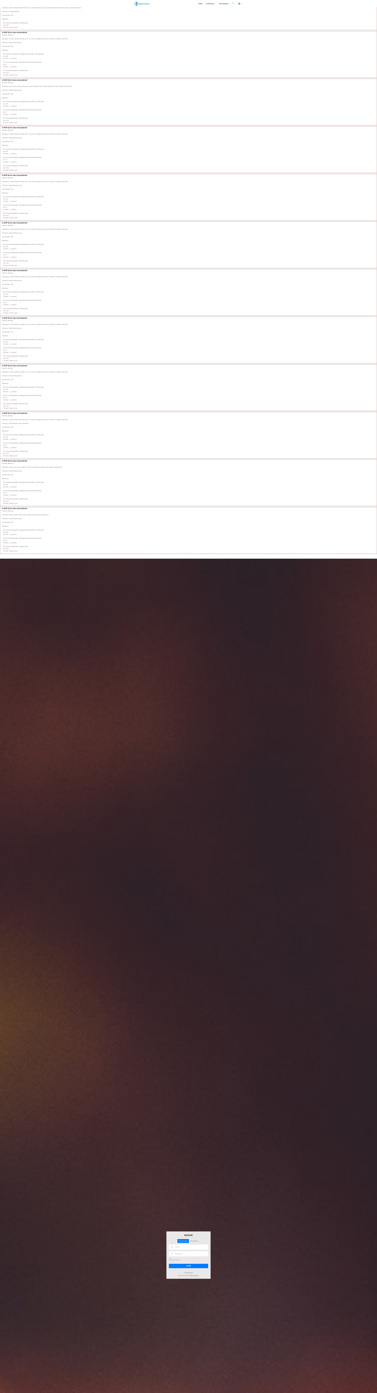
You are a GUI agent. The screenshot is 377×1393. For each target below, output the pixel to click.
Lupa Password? (188, 1272)
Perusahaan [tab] (194, 1241)
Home (200, 4)
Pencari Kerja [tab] (183, 1241)
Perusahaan (223, 4)
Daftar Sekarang (194, 1275)
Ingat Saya (175, 1260)
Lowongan (210, 4)
